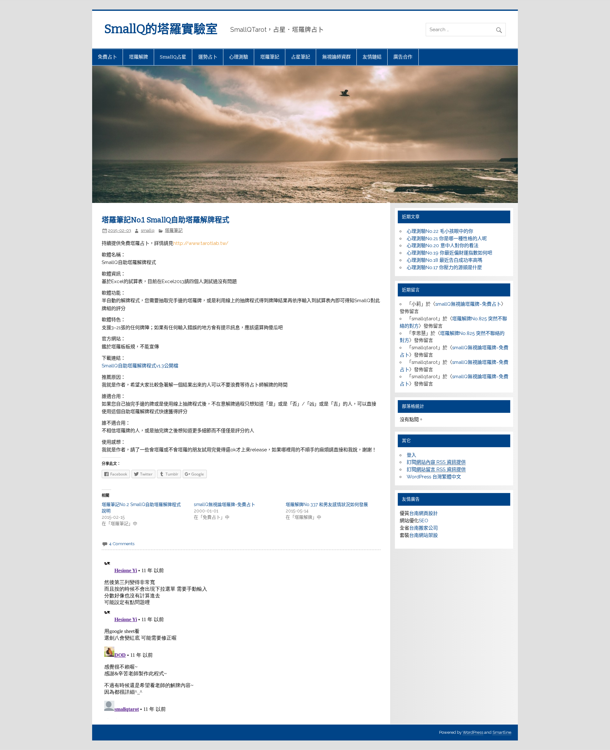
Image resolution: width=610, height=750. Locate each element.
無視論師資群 (336, 57)
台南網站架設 (423, 535)
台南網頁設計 (423, 513)
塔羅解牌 (138, 57)
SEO (423, 521)
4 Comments (121, 543)
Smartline (501, 732)
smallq (147, 230)
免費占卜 (107, 57)
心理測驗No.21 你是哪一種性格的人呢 (447, 238)
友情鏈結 (372, 57)
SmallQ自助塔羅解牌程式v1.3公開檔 (140, 366)
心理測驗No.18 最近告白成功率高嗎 (444, 260)
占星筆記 (300, 57)
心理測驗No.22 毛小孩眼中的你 (440, 231)
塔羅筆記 (269, 57)
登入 (411, 455)
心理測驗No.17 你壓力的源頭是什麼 (444, 267)
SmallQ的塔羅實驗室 (161, 29)
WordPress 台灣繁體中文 (434, 477)
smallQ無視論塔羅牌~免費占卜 (224, 504)
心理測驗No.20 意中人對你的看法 (442, 245)
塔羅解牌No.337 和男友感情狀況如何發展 (327, 504)
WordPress (473, 732)
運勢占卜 (207, 57)
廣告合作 (402, 57)
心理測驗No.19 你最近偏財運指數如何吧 (449, 253)
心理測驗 (238, 57)
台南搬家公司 (423, 528)
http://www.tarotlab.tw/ (200, 243)
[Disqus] (241, 639)
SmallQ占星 (173, 57)
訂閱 (436, 462)
